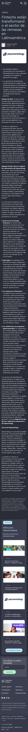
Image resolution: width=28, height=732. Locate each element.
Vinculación (6, 690)
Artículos (5, 12)
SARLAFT (3, 729)
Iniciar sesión (6, 687)
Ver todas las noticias (14, 650)
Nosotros (19, 687)
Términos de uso (18, 727)
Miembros (19, 690)
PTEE (8, 729)
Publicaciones (21, 693)
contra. (10, 724)
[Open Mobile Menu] (24, 3)
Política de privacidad (7, 727)
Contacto (5, 693)
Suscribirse (9, 672)
